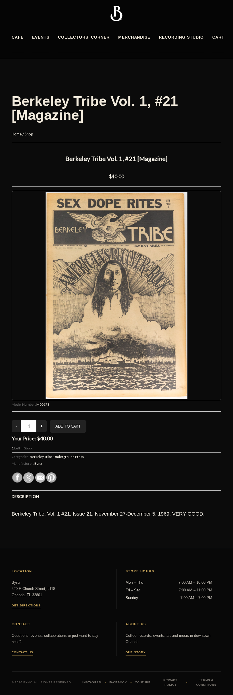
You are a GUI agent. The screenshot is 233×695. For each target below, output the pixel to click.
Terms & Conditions (206, 682)
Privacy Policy (170, 682)
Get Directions (26, 605)
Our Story (136, 652)
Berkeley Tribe (41, 457)
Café (18, 37)
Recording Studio (181, 37)
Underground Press (68, 457)
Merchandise (134, 37)
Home (17, 134)
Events (40, 37)
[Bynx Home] (116, 13)
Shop (29, 134)
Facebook (118, 682)
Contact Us (22, 652)
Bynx (38, 463)
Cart (218, 37)
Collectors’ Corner (84, 37)
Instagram (91, 682)
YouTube (143, 682)
